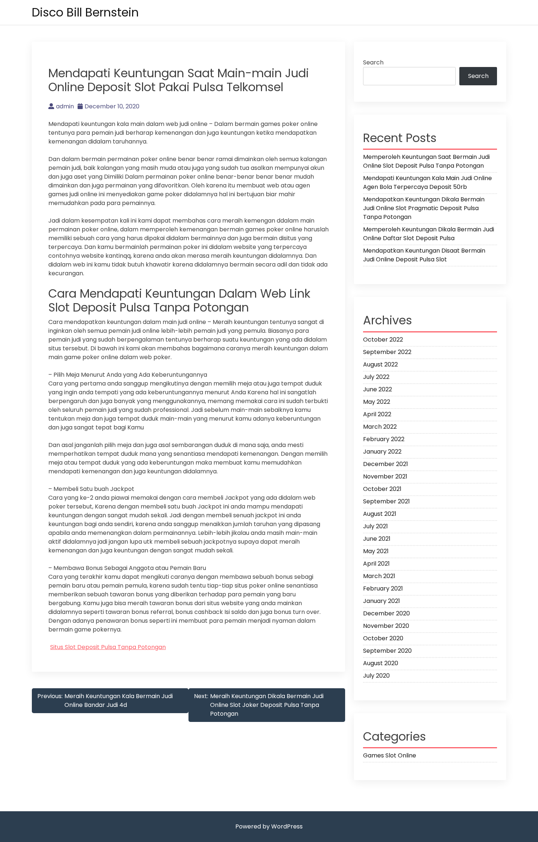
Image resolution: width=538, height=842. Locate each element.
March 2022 (380, 426)
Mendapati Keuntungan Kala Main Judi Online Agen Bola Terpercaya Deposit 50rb (427, 182)
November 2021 (385, 476)
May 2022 (376, 402)
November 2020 (386, 626)
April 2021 (376, 563)
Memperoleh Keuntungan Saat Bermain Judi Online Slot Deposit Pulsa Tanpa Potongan (426, 161)
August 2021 (379, 514)
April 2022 (377, 414)
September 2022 (387, 352)
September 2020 (387, 651)
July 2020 (376, 675)
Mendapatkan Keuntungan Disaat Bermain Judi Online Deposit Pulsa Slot (424, 255)
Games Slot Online (389, 755)
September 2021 (386, 501)
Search (373, 62)
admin (65, 106)
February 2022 (383, 439)
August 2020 (380, 663)
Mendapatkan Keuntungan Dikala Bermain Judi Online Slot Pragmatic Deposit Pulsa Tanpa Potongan (424, 208)
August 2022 (380, 364)
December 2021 (385, 464)
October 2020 (383, 638)
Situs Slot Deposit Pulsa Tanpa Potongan (108, 647)
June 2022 (377, 389)
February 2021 (383, 588)
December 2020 (386, 613)
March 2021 (379, 576)
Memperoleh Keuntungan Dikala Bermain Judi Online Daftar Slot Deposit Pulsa (428, 233)
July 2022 (376, 377)
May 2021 (376, 551)
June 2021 (377, 538)
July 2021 (375, 526)
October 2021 (382, 489)
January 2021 (381, 601)
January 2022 (382, 451)
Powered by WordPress (269, 826)
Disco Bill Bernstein (85, 12)
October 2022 (383, 339)
